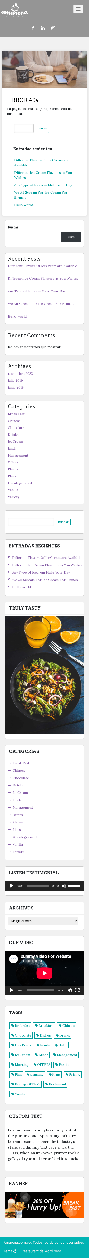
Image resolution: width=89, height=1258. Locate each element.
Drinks (13, 434)
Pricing (74, 1074)
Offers (13, 462)
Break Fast (16, 414)
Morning (22, 1065)
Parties (64, 1065)
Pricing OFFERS (27, 1084)
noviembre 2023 (20, 373)
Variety (13, 497)
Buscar (13, 227)
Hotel (62, 1045)
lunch (12, 448)
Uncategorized (20, 483)
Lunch (43, 1055)
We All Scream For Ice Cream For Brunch (41, 304)
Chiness (14, 421)
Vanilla (13, 490)
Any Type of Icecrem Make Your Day (43, 185)
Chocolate (16, 428)
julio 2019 (15, 380)
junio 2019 (16, 387)
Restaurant (57, 1084)
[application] (44, 886)
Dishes (45, 1035)
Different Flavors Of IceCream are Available (42, 266)
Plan (18, 1074)
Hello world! (24, 205)
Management (18, 455)
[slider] (74, 885)
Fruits (45, 1045)
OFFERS (43, 1065)
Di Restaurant (27, 1251)
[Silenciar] (64, 885)
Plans (12, 476)
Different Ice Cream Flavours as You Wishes (43, 278)
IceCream (15, 441)
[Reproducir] (11, 885)
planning (37, 1074)
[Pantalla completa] (77, 990)
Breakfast (46, 1025)
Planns (13, 469)
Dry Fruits (23, 1045)
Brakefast (22, 1025)
